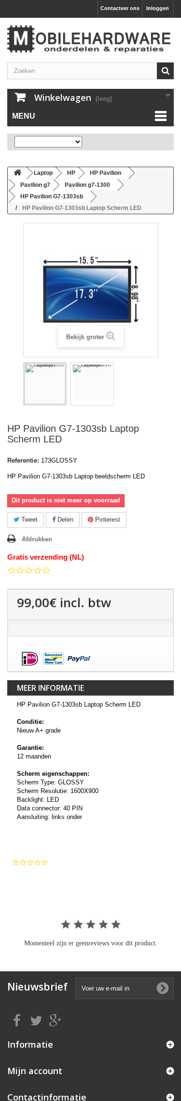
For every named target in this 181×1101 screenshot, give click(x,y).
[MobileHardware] (90, 39)
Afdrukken (37, 539)
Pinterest (106, 519)
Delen (64, 519)
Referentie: (23, 460)
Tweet (28, 519)
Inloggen (157, 8)
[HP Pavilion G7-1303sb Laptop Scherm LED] (45, 384)
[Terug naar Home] (17, 173)
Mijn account (34, 1071)
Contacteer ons (119, 8)
